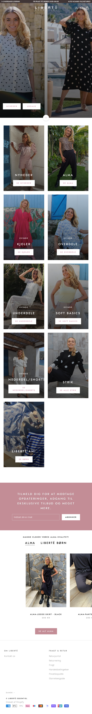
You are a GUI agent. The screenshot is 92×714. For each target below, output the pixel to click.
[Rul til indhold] (46, 118)
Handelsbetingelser (59, 669)
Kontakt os (9, 656)
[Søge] (82, 8)
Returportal (55, 656)
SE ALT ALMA (46, 631)
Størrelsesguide (57, 678)
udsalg (31, 106)
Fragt (51, 665)
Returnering (55, 660)
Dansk (9, 692)
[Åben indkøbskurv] (87, 8)
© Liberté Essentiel (16, 698)
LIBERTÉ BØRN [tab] (54, 543)
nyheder (11, 106)
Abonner (71, 517)
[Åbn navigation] (5, 8)
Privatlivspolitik (56, 674)
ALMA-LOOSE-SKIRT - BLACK (46, 614)
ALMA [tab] (30, 543)
